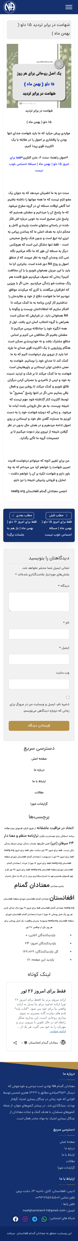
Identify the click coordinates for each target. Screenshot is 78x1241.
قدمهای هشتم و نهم (60, 876)
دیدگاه (63, 586)
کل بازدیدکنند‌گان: (46, 951)
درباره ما (39, 770)
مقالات (39, 792)
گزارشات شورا (39, 804)
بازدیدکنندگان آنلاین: (41, 935)
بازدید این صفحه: (42, 960)
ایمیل (64, 648)
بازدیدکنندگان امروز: (42, 943)
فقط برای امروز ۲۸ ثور (20, 870)
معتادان (54, 886)
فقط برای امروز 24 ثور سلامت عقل (45, 850)
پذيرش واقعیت (32, 921)
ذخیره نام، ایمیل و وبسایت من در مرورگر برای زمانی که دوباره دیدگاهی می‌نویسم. (39, 708)
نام (66, 622)
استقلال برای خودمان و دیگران (53, 836)
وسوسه (43, 921)
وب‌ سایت (62, 673)
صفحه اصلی (39, 759)
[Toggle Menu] (68, 7)
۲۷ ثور (29, 927)
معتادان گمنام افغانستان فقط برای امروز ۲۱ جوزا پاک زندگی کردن (33, 908)
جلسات (32, 844)
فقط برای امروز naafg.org (16, 850)
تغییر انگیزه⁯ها (43, 844)
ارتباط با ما (39, 781)
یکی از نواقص (39, 927)
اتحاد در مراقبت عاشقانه (55, 828)
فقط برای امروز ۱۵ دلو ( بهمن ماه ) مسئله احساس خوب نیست (39, 164)
